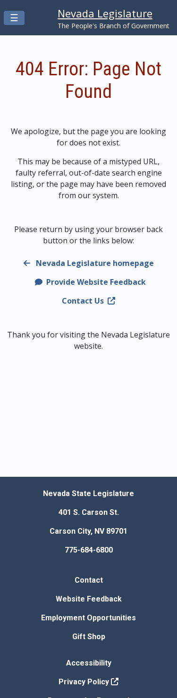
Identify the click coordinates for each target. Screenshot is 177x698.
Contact (89, 580)
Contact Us (83, 301)
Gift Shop (88, 636)
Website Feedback (89, 598)
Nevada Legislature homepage (94, 263)
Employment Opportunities (88, 617)
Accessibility (88, 662)
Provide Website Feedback (95, 282)
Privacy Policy (85, 681)
